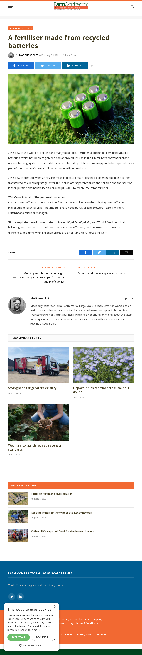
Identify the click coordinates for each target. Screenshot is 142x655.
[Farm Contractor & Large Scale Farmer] (71, 6)
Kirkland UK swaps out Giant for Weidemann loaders (62, 531)
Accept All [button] (19, 637)
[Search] (132, 6)
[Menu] (10, 6)
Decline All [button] (43, 637)
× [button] (55, 606)
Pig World (102, 634)
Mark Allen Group (81, 619)
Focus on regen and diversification (51, 494)
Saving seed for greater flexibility (32, 388)
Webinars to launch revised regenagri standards (35, 448)
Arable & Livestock (21, 28)
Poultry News (84, 634)
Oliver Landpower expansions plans (101, 273)
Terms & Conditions (87, 623)
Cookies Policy (66, 623)
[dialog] (31, 627)
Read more (34, 630)
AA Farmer (67, 634)
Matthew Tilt (28, 55)
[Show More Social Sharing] (92, 65)
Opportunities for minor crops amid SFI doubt (101, 390)
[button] (31, 645)
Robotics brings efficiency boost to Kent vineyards (61, 512)
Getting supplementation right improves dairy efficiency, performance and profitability (38, 277)
